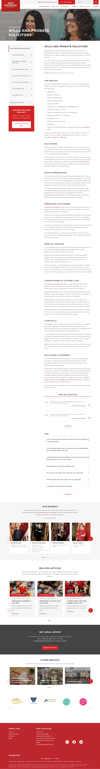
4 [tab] (53, 558)
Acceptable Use (30, 761)
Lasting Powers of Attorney (65, 106)
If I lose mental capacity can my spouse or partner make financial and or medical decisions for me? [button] (67, 449)
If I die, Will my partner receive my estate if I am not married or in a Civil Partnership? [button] (68, 440)
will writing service (83, 161)
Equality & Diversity (69, 761)
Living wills (50, 124)
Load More (67, 426)
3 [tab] (50, 558)
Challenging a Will (17, 95)
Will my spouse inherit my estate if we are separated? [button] (64, 479)
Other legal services (16, 102)
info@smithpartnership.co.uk (48, 2)
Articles (11, 736)
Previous (7, 538)
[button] (21, 124)
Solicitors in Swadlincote (44, 744)
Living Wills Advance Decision (20, 82)
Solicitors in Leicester (43, 736)
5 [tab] (57, 558)
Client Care (78, 761)
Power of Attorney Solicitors (20, 75)
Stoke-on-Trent (53, 379)
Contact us (47, 73)
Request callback (50, 647)
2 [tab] (46, 558)
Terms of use (38, 761)
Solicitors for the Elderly (48, 512)
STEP (35, 512)
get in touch (65, 314)
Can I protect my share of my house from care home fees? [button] (65, 473)
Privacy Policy (12, 761)
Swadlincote (63, 379)
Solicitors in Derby (42, 734)
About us (12, 732)
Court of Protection (18, 88)
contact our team (57, 137)
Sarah (70, 401)
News (10, 738)
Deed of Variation (60, 249)
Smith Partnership (14, 27)
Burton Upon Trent (76, 379)
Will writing (50, 92)
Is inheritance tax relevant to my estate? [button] (59, 486)
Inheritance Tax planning (52, 207)
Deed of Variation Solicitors (20, 69)
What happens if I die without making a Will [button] (61, 466)
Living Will (49, 324)
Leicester (86, 377)
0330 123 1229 (68, 2)
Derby (46, 379)
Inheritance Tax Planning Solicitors (19, 62)
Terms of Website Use (47, 761)
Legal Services (13, 734)
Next (89, 538)
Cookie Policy (21, 761)
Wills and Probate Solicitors (20, 48)
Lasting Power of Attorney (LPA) (56, 284)
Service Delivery (58, 761)
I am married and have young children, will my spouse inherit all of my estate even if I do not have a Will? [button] (68, 458)
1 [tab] (42, 558)
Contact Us (40, 732)
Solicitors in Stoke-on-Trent (45, 738)
